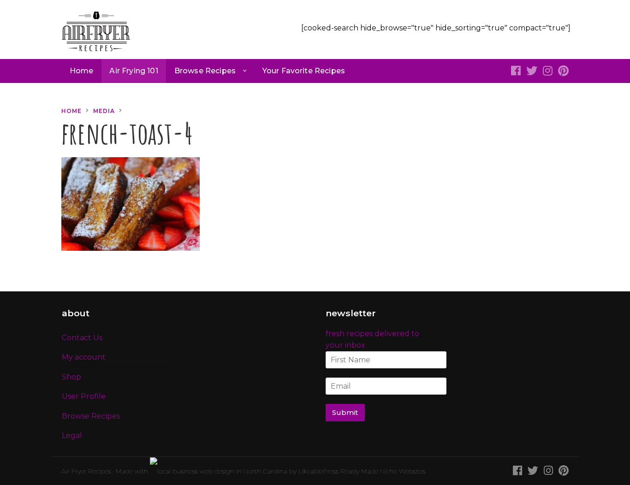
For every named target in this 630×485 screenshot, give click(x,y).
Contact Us (82, 337)
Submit (345, 412)
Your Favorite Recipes (303, 70)
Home (82, 70)
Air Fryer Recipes (86, 471)
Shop (71, 377)
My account (84, 357)
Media (104, 110)
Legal (72, 435)
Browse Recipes (205, 70)
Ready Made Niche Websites (382, 471)
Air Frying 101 (133, 70)
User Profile (84, 396)
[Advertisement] (492, 162)
